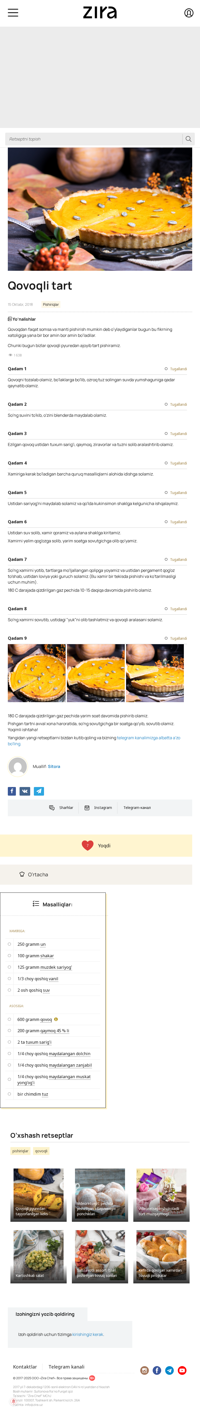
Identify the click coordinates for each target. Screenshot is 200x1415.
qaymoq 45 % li (54, 1031)
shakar (47, 956)
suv (46, 990)
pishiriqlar (20, 1150)
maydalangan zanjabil (70, 1065)
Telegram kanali (66, 1367)
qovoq (46, 1019)
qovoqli (41, 1150)
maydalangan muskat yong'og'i (54, 1079)
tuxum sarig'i (39, 1042)
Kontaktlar (25, 1367)
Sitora (54, 766)
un (43, 944)
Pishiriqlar (51, 304)
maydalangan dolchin (69, 1053)
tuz (45, 1094)
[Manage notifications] (13, 1401)
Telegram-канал (137, 807)
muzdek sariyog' (56, 967)
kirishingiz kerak (87, 1334)
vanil (53, 979)
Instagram (103, 807)
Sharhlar (66, 807)
